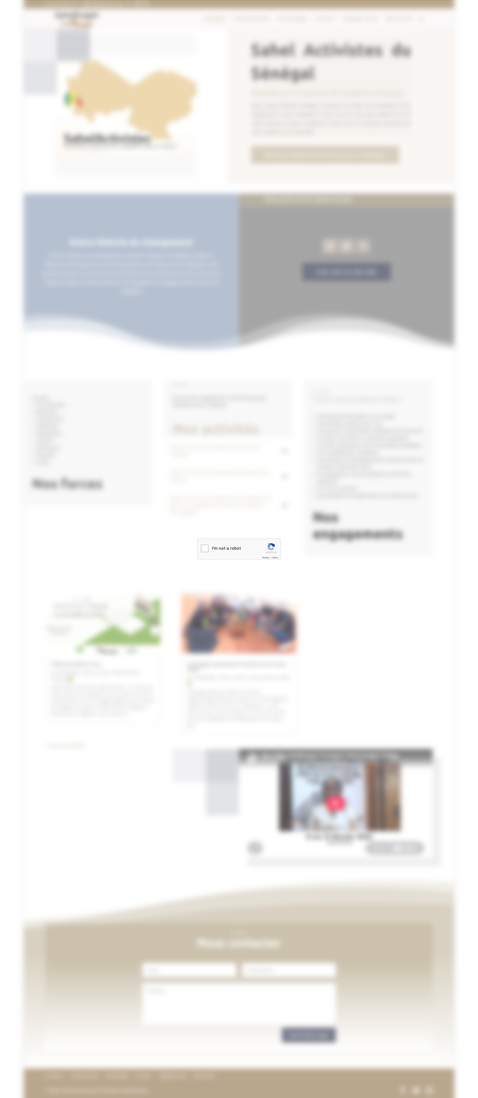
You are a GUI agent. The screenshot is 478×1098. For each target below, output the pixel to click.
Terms (274, 557)
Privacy (265, 557)
